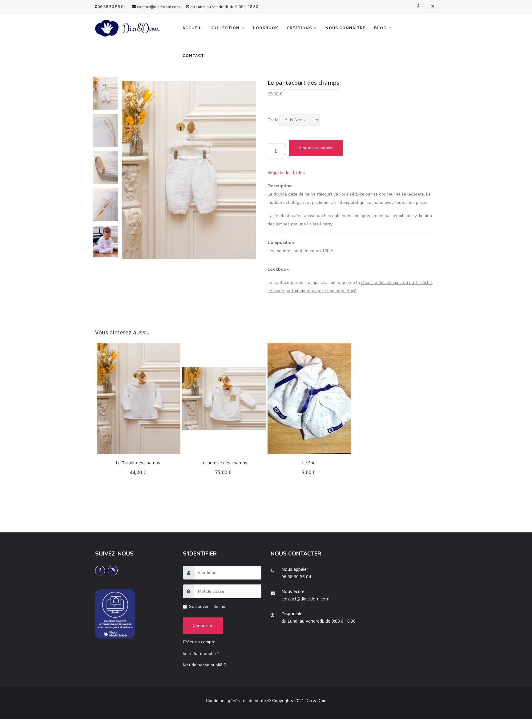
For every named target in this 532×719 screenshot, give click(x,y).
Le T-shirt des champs (138, 463)
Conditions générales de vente (236, 701)
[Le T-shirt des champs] (138, 398)
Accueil (192, 28)
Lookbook (265, 28)
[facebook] (418, 7)
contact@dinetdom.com (158, 6)
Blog (380, 28)
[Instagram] (431, 7)
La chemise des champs (223, 463)
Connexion (203, 625)
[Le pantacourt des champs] (189, 169)
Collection (225, 28)
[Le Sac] (309, 398)
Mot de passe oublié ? (204, 665)
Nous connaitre (345, 28)
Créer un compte (199, 642)
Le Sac (308, 463)
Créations (299, 28)
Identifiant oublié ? (201, 653)
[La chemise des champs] (224, 398)
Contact (193, 56)
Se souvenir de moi (207, 606)
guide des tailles (288, 173)
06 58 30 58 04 (112, 6)
